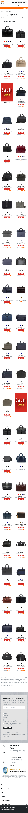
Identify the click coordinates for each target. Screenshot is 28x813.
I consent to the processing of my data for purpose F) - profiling (13, 724)
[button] (4, 38)
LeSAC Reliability (5, 804)
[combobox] (12, 11)
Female (6, 715)
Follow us (3, 792)
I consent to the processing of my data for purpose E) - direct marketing (13, 720)
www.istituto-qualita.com (23, 778)
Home (8, 15)
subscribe (7, 727)
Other (5, 717)
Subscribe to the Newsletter (7, 809)
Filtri (2, 18)
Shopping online (5, 800)
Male (5, 713)
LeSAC (3, 796)
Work (12, 15)
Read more (12, 747)
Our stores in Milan (6, 789)
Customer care (5, 785)
